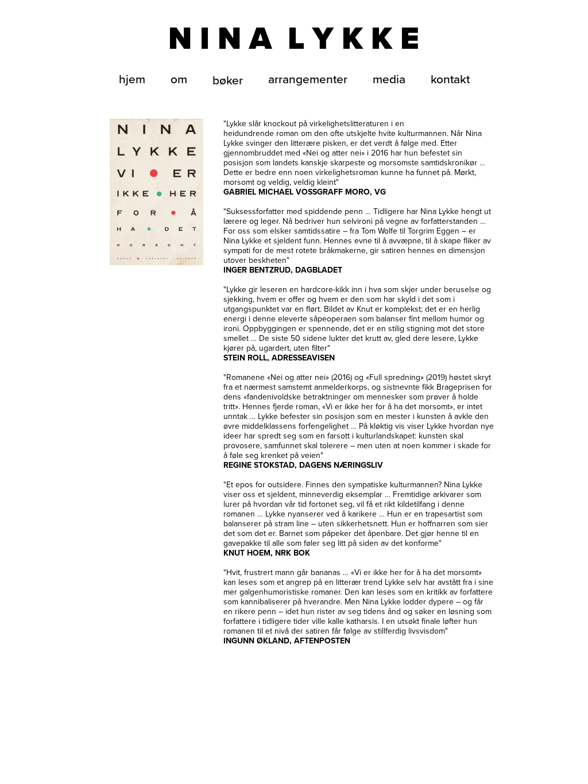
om (179, 78)
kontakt (450, 78)
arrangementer (307, 78)
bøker (227, 79)
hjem (132, 78)
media (389, 78)
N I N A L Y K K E (293, 38)
